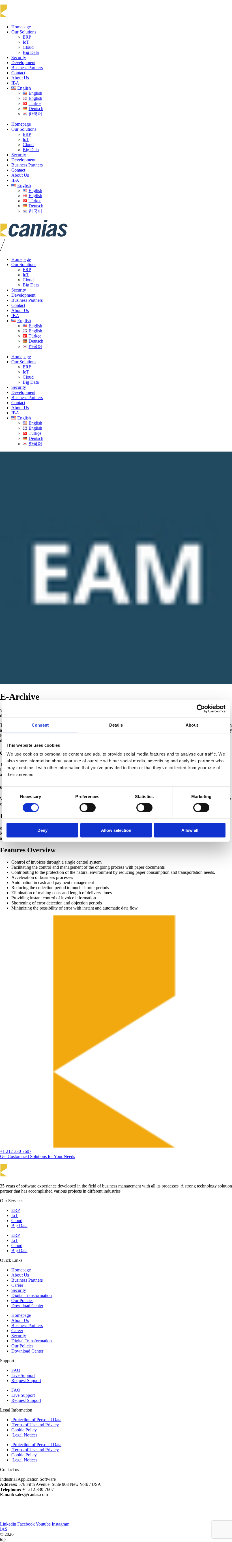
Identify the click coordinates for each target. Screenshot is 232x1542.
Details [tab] (116, 724)
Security (18, 57)
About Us (20, 77)
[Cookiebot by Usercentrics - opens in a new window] (200, 708)
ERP (27, 37)
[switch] (88, 807)
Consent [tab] (40, 724)
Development (23, 62)
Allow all (189, 830)
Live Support (23, 1375)
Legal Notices (24, 1435)
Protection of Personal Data (36, 1419)
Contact (18, 72)
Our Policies (22, 1300)
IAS (3, 1529)
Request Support (26, 1380)
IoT (26, 42)
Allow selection (116, 830)
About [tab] (192, 724)
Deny (42, 830)
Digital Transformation (31, 1295)
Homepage (21, 26)
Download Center (27, 1305)
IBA (15, 83)
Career (17, 1285)
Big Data (31, 52)
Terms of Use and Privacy (35, 1424)
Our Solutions (23, 31)
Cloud (28, 47)
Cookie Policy (24, 1429)
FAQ (15, 1370)
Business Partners (27, 67)
